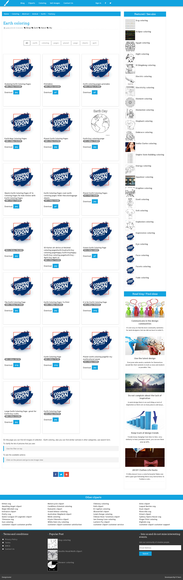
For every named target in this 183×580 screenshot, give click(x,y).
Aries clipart (144, 504)
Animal (35, 14)
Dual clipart (144, 509)
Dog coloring (64, 540)
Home (6, 14)
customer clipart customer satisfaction (65, 524)
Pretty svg (6, 514)
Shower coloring (66, 562)
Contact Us (68, 3)
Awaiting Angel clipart (12, 506)
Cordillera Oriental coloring (60, 506)
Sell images (55, 3)
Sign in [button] (98, 3)
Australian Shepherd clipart (59, 514)
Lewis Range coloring (102, 514)
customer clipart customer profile (17, 524)
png (95, 310)
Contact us (9, 549)
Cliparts (31, 3)
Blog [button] (23, 3)
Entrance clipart (9, 511)
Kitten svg (6, 504)
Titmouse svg (8, 519)
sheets (85, 43)
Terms (7, 542)
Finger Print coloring (148, 519)
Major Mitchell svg (10, 509)
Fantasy (51, 14)
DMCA (7, 546)
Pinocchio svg (145, 511)
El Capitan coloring (101, 509)
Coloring (42, 3)
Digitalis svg (144, 522)
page (75, 43)
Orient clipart (145, 514)
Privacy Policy (11, 539)
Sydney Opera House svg (150, 517)
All (27, 43)
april (94, 43)
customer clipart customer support (154, 524)
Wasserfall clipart (101, 511)
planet (66, 43)
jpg (16, 92)
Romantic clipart (55, 509)
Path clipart (98, 506)
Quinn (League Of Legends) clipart (17, 517)
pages (56, 43)
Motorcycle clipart (56, 504)
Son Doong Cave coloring (104, 519)
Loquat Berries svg (147, 506)
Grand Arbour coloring (57, 511)
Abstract (25, 14)
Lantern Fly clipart (101, 522)
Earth (43, 14)
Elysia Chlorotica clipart (58, 519)
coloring (45, 43)
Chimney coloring (101, 504)
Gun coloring (7, 522)
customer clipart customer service (108, 524)
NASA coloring (54, 517)
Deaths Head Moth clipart (70, 551)
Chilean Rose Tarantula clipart (106, 517)
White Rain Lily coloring (58, 522)
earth (35, 43)
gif (55, 92)
